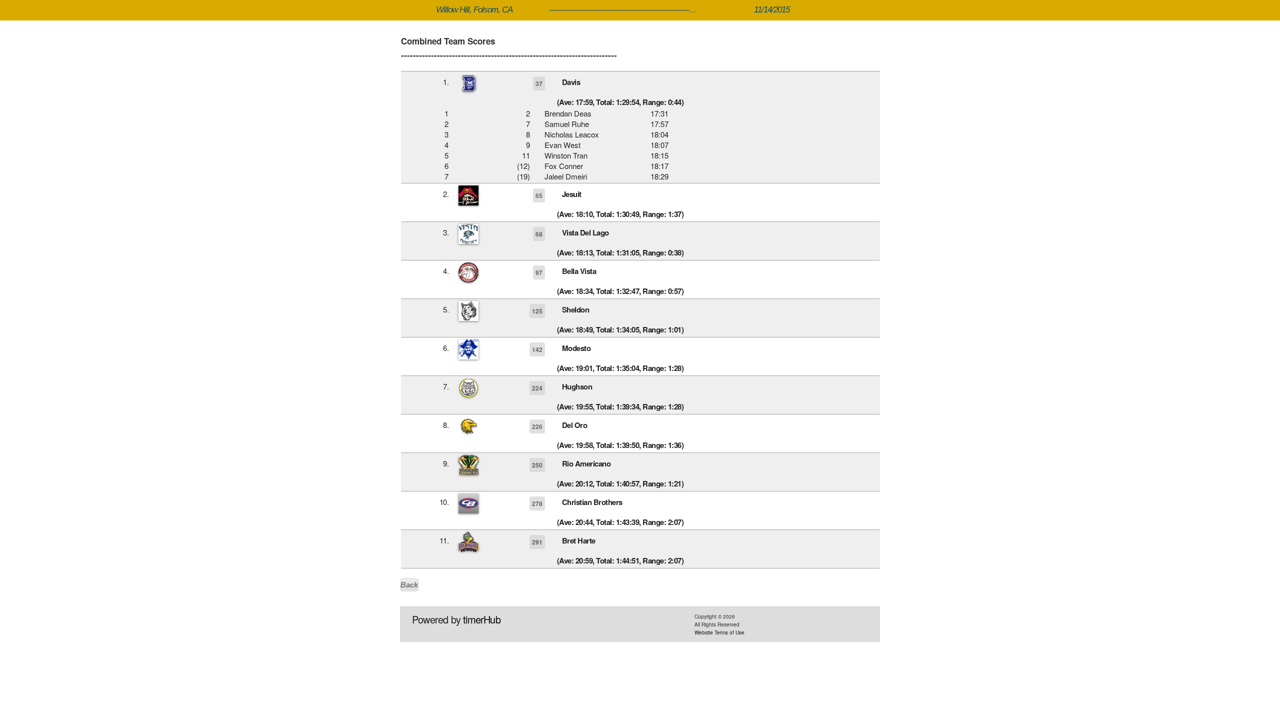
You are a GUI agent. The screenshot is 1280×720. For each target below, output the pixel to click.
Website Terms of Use (719, 632)
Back (409, 584)
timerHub (481, 619)
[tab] (640, 91)
